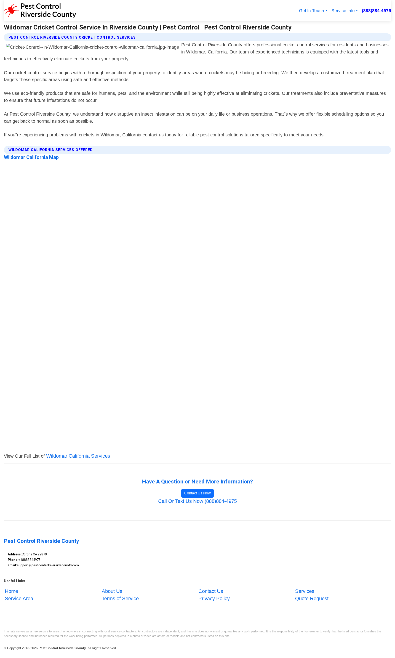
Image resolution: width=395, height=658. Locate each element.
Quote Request (311, 598)
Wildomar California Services (78, 456)
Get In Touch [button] (311, 10)
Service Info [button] (343, 10)
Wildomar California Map (31, 157)
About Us (112, 591)
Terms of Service (120, 598)
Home (11, 591)
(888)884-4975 (376, 10)
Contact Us (210, 591)
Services (304, 591)
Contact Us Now (197, 493)
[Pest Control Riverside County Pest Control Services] (40, 10)
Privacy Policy (214, 598)
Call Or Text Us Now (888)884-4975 (197, 501)
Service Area (19, 598)
